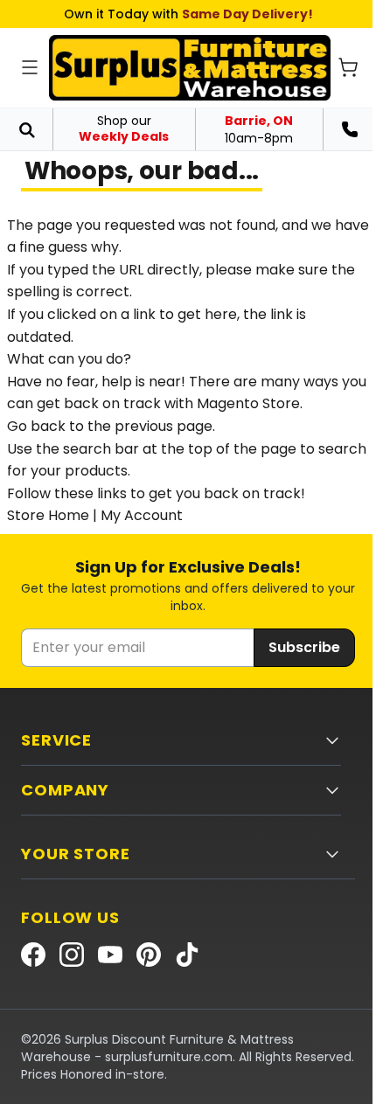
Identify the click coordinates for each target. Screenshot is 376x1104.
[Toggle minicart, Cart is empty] (348, 67)
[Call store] (350, 129)
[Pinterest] (148, 954)
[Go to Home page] (190, 68)
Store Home (48, 515)
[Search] (26, 129)
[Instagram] (71, 954)
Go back (36, 426)
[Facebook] (33, 954)
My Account (142, 515)
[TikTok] (187, 954)
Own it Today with (188, 14)
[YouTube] (110, 954)
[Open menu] (29, 67)
